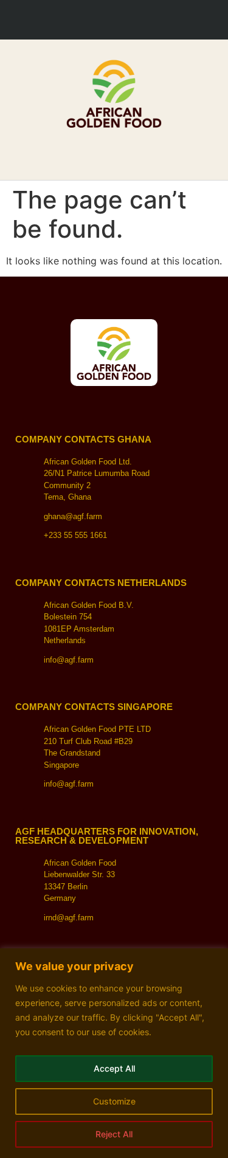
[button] (114, 150)
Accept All (114, 1068)
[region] (114, 1053)
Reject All (114, 1134)
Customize (114, 1101)
